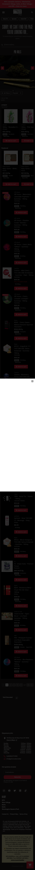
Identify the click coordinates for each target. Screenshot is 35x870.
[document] (17, 435)
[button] (32, 381)
